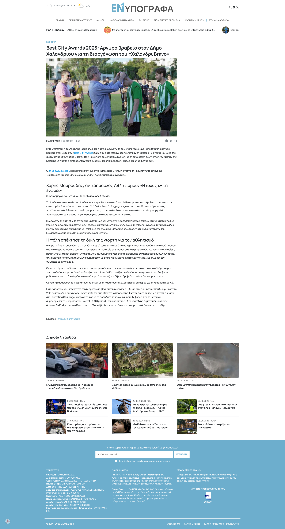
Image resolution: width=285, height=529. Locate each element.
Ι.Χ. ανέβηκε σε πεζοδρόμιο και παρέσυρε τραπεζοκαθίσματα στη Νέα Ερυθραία (69, 386)
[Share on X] (171, 141)
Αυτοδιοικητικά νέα (122, 20)
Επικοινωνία (232, 523)
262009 (208, 502)
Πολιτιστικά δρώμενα (167, 20)
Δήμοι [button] (100, 20)
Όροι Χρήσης (173, 523)
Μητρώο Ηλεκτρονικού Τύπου (208, 488)
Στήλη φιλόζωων (219, 20)
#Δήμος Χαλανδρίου (69, 318)
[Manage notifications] (7, 521)
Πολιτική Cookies (191, 523)
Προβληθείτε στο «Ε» (189, 470)
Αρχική (60, 20)
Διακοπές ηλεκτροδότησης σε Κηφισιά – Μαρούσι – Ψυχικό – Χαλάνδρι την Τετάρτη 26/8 (150, 408)
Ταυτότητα (52, 470)
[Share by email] (175, 141)
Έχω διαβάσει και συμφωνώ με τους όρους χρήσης (144, 461)
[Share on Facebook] (166, 141)
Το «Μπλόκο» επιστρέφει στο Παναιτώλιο (214, 426)
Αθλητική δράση (194, 20)
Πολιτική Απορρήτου (213, 523)
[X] (237, 7)
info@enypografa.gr (55, 492)
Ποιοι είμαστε (120, 470)
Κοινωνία (51, 41)
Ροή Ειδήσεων (55, 30)
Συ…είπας (143, 20)
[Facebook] (234, 7)
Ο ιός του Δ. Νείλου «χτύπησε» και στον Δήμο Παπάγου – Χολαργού (217, 406)
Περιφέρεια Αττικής (80, 20)
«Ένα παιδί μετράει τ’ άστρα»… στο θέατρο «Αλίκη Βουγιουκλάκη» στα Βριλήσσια (87, 408)
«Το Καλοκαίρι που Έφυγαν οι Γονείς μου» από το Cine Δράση (150, 426)
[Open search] (230, 7)
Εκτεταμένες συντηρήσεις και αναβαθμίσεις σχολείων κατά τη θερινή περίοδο (85, 427)
